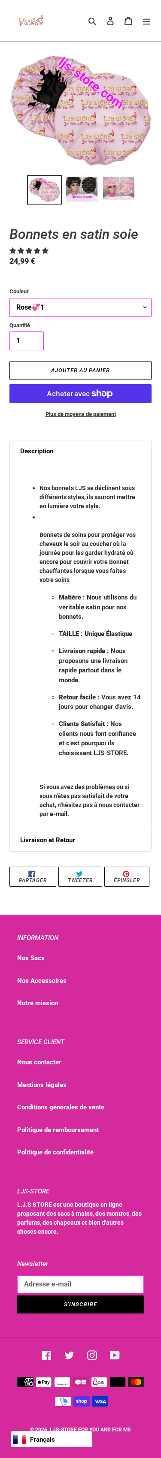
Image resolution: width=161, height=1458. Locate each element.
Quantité (19, 325)
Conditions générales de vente (60, 1107)
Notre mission (37, 1003)
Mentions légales (42, 1085)
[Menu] (146, 21)
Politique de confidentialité (55, 1152)
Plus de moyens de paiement (81, 414)
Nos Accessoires (42, 981)
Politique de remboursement (58, 1130)
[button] (29, 251)
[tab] (80, 451)
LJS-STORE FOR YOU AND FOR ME (90, 1430)
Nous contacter (39, 1062)
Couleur (19, 291)
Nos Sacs (31, 958)
